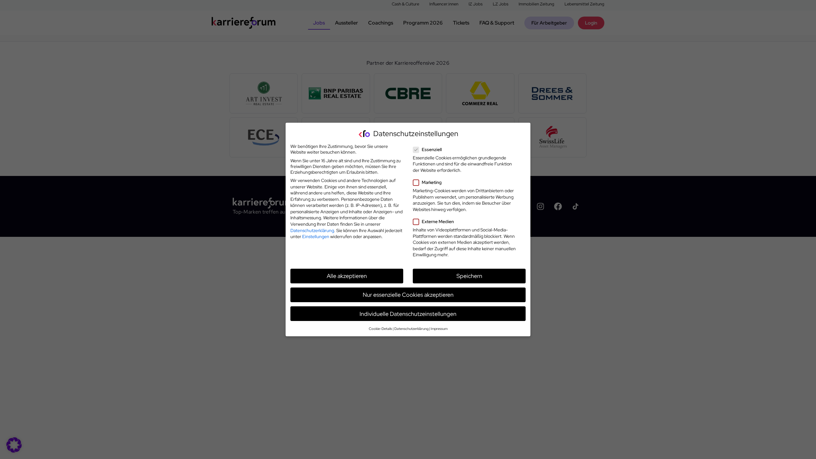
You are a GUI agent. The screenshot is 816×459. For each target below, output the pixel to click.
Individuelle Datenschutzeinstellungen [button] (408, 313)
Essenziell (432, 149)
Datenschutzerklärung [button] (411, 328)
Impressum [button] (439, 328)
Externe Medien (438, 221)
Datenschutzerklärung (312, 230)
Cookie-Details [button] (380, 328)
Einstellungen (315, 236)
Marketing (431, 182)
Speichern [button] (469, 276)
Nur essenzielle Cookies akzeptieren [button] (408, 294)
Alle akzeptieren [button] (347, 276)
